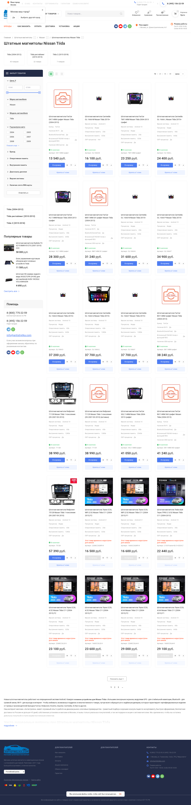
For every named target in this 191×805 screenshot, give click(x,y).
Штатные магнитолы (23, 37)
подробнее (9, 725)
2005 (29, 132)
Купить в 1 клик (63, 172)
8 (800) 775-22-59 (144, 2)
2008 (12, 141)
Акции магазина (61, 765)
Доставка (58, 757)
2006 (12, 137)
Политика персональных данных (16, 780)
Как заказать (60, 752)
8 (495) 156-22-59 (175, 3)
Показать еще (12, 146)
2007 (29, 137)
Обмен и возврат (61, 769)
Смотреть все (10, 291)
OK (120, 794)
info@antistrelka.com (19, 335)
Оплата (58, 761)
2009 (29, 141)
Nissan (42, 37)
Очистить (23, 193)
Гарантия (58, 773)
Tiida (12, 119)
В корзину (56, 165)
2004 (12, 132)
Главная (7, 37)
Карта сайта (36, 780)
